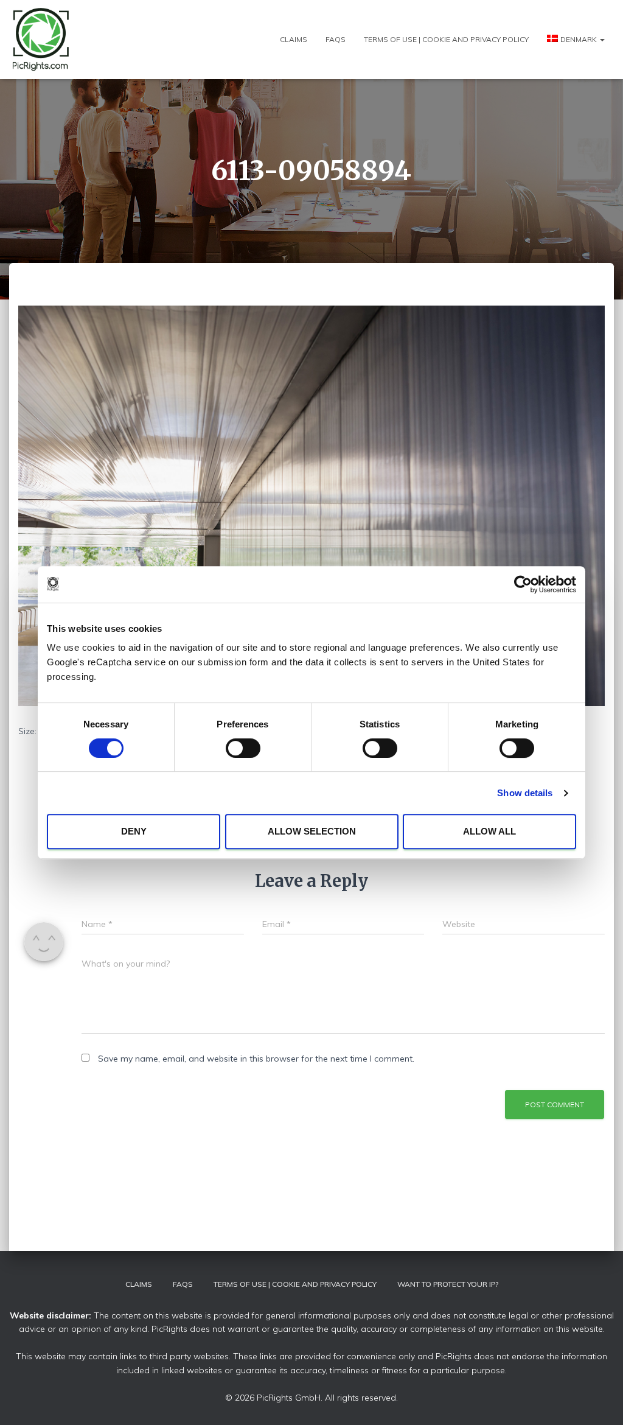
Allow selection (312, 831)
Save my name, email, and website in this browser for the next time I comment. (256, 1058)
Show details (524, 793)
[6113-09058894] (311, 504)
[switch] (243, 748)
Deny (134, 831)
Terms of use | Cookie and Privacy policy (446, 39)
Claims (293, 39)
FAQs (335, 39)
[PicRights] (41, 39)
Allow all (489, 831)
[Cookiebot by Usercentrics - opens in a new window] (523, 584)
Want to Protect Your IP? (447, 1284)
